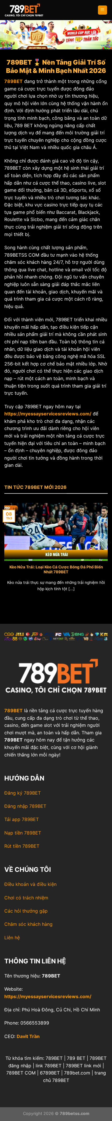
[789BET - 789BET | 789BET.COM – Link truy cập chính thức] (33, 10)
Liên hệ (12, 937)
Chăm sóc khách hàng (28, 924)
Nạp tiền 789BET (22, 833)
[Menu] (102, 10)
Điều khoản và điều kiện (30, 884)
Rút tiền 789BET (21, 846)
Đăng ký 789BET (22, 793)
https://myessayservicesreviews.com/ (47, 996)
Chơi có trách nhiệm (26, 898)
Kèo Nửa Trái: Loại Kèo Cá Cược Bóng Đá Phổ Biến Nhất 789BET (56, 569)
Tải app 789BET (21, 819)
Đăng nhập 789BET (25, 806)
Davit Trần (28, 1036)
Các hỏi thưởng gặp (26, 911)
